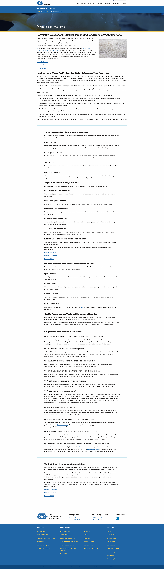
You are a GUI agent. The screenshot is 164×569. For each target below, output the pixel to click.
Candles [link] (86, 535)
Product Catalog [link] (41, 531)
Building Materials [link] (65, 535)
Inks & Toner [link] (87, 538)
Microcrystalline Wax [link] (42, 535)
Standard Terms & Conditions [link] (84, 567)
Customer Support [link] (112, 538)
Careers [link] (109, 531)
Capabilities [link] (99, 3)
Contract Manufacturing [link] (113, 548)
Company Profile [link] (111, 535)
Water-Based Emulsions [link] (43, 548)
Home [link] (38, 11)
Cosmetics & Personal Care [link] (67, 538)
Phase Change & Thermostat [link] (68, 545)
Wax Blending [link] (111, 552)
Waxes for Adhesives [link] (66, 531)
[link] (44, 3)
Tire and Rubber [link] (64, 554)
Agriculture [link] (87, 531)
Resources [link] (107, 3)
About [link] (77, 3)
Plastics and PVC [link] (88, 545)
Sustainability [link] (116, 3)
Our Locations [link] (111, 541)
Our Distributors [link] (111, 545)
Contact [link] (124, 3)
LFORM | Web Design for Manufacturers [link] (117, 567)
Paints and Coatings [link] (89, 541)
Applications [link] (91, 3)
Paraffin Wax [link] (40, 541)
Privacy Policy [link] (71, 567)
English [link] (115, 0)
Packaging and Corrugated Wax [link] (69, 541)
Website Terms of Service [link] (100, 567)
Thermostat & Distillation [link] (91, 548)
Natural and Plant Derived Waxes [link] (46, 538)
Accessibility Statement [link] (113, 559)
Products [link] (83, 3)
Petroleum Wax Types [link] (43, 545)
